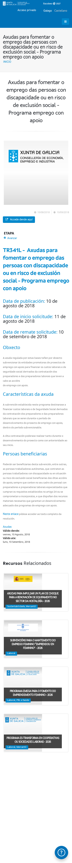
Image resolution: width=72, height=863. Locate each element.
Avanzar (12, 238)
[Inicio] (31, 3)
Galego (47, 11)
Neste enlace (10, 514)
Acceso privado (26, 10)
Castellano (60, 11)
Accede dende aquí (21, 219)
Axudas (7, 527)
